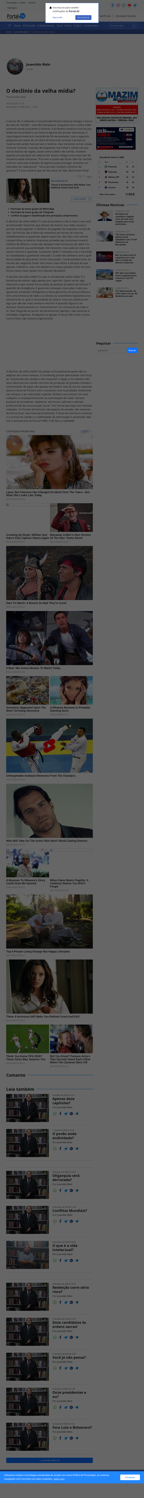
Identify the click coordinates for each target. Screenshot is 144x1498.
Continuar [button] (130, 1477)
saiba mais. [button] (59, 1479)
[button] (117, 1477)
